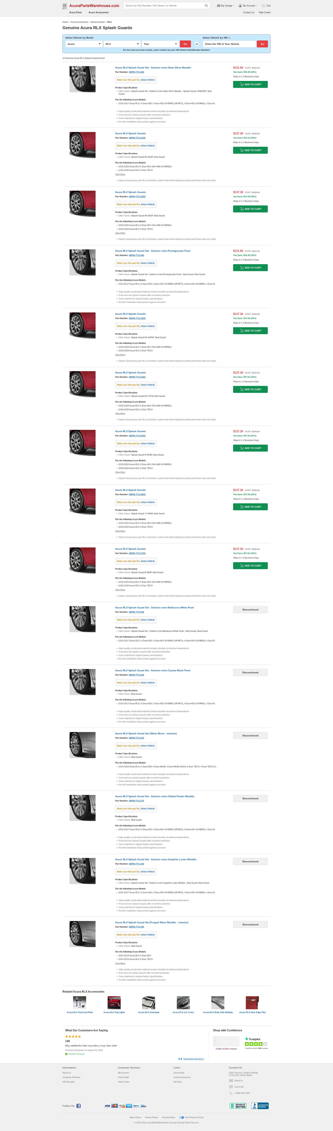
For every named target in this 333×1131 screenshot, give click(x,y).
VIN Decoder (68, 1082)
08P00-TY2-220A (137, 318)
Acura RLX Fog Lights (114, 1012)
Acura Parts (75, 12)
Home (65, 22)
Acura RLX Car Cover (183, 1012)
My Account (123, 1073)
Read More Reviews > (193, 1059)
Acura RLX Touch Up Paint (80, 1012)
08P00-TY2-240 (136, 612)
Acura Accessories (99, 12)
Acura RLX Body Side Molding (218, 1012)
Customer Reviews (71, 1077)
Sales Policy (135, 1117)
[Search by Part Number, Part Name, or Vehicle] (206, 5)
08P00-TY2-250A (137, 436)
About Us (66, 1073)
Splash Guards (98, 22)
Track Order (123, 1077)
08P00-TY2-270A (137, 553)
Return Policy (151, 1117)
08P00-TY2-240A (137, 196)
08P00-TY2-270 (136, 801)
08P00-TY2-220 (136, 675)
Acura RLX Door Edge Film (252, 1012)
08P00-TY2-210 (136, 738)
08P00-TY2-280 (136, 72)
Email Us (238, 1080)
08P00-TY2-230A (137, 377)
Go (185, 44)
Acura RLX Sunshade (148, 1012)
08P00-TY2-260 (136, 255)
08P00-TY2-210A (137, 138)
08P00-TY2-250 (136, 927)
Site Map (177, 1082)
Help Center (265, 12)
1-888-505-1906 (242, 1093)
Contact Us (248, 12)
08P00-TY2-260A (137, 494)
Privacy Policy (168, 1117)
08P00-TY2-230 (136, 864)
